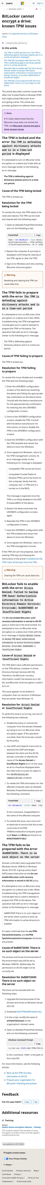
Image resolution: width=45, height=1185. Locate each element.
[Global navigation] (2, 3)
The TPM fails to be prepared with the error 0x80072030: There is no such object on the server (22, 83)
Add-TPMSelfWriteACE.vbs (29, 1011)
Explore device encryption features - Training (21, 1127)
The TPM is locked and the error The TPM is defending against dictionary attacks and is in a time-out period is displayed (23, 54)
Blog (36, 1170)
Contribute (6, 1174)
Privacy (17, 1174)
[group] (25, 242)
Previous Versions (23, 1170)
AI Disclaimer (7, 1170)
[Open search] (33, 3)
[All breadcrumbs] (4, 9)
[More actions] (41, 9)
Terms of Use (33, 1178)
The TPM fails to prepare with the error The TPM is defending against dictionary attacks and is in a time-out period (22, 62)
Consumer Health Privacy (12, 1178)
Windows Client (15, 9)
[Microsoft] (22, 3)
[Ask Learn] (36, 9)
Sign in (40, 3)
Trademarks (7, 1181)
